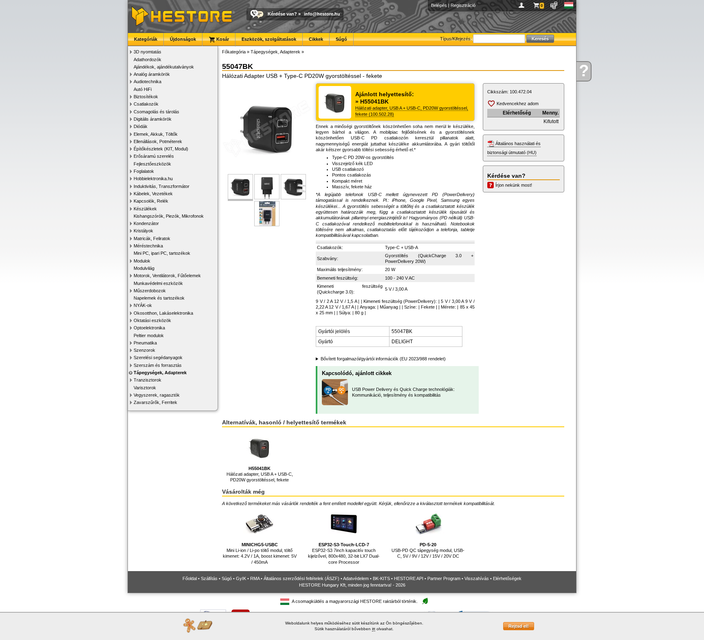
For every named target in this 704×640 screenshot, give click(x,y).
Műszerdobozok (150, 290)
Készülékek (145, 208)
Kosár (222, 39)
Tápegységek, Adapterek (160, 372)
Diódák (140, 126)
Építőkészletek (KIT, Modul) (161, 148)
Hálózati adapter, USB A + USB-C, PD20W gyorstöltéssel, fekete (260, 474)
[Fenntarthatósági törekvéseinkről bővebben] (425, 601)
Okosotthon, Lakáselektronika (163, 313)
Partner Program (443, 578)
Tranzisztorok (147, 379)
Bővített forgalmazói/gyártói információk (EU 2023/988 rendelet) (383, 358)
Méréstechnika (148, 245)
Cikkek (316, 39)
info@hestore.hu (322, 13)
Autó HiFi (143, 89)
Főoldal (190, 578)
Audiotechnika (147, 81)
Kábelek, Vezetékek (153, 193)
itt (373, 629)
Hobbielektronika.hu (153, 178)
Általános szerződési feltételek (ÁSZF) (301, 578)
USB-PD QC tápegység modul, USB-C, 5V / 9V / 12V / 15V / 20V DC (428, 550)
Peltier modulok (149, 335)
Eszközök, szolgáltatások (269, 39)
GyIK (241, 578)
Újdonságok (183, 39)
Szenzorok (144, 350)
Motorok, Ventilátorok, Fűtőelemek (167, 275)
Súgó (341, 39)
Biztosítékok (146, 96)
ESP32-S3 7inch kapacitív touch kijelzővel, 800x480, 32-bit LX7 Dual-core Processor (344, 553)
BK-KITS (381, 578)
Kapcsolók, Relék (151, 201)
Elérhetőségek (507, 578)
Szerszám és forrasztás (158, 365)
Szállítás (209, 578)
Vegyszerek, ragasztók (157, 395)
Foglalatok (144, 171)
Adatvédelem (356, 578)
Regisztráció (463, 5)
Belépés (439, 5)
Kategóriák (145, 39)
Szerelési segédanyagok (158, 357)
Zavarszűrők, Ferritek (155, 402)
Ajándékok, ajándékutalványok (164, 66)
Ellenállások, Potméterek (158, 141)
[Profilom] (523, 5)
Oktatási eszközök (152, 320)
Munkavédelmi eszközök (158, 283)
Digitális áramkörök (153, 119)
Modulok (142, 260)
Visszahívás (476, 578)
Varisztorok (145, 387)
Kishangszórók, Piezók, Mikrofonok (169, 216)
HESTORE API (408, 578)
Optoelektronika (149, 327)
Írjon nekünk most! (513, 185)
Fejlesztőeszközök (152, 163)
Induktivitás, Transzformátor (161, 186)
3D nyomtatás (147, 51)
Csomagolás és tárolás (156, 111)
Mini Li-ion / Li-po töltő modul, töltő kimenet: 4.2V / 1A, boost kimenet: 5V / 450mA (260, 553)
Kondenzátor (146, 223)
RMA (255, 578)
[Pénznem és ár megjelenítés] (554, 5)
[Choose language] (569, 5)
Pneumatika (145, 342)
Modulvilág (144, 268)
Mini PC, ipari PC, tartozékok (162, 253)
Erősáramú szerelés (154, 156)
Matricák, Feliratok (152, 238)
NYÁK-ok (143, 305)
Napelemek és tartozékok (159, 298)
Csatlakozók (146, 104)
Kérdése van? (282, 13)
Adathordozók (147, 59)
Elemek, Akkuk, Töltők (156, 134)
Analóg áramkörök (152, 74)
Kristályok (143, 230)
